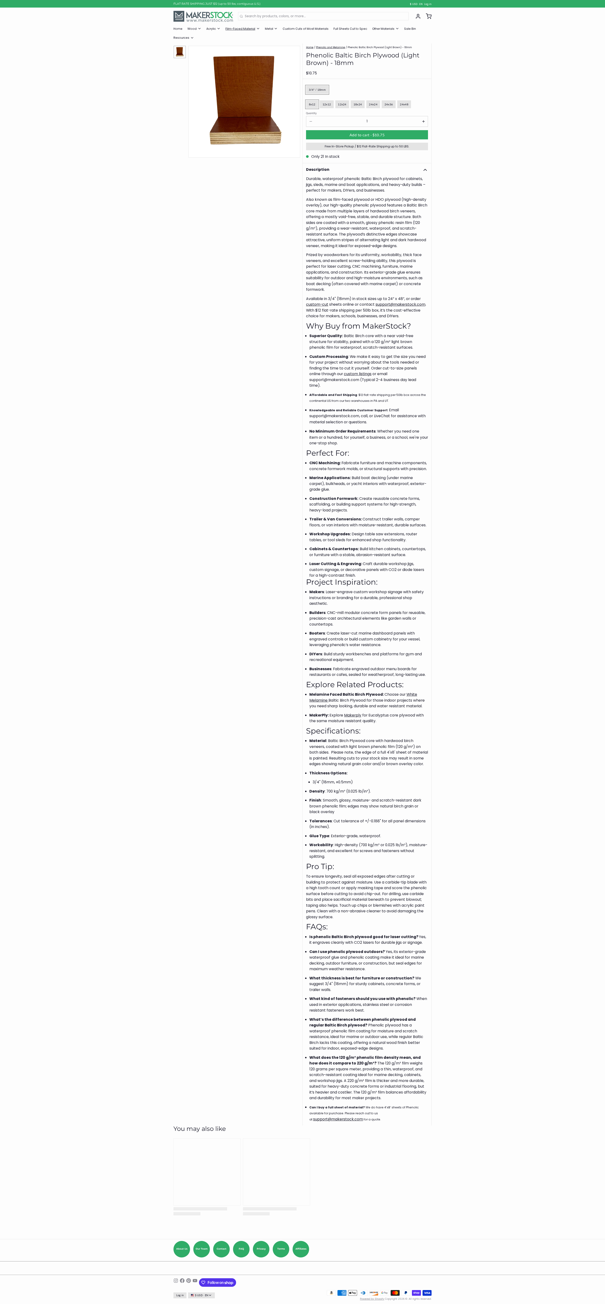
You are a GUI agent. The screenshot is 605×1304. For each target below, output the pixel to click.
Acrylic (211, 29)
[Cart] (427, 16)
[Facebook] (182, 1282)
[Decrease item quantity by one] (310, 121)
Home (177, 29)
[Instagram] (175, 1282)
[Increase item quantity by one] (423, 121)
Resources (181, 38)
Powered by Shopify (372, 1299)
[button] (367, 135)
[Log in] (416, 16)
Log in (428, 4)
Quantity (311, 113)
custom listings (358, 374)
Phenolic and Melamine (330, 47)
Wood (192, 29)
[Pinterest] (188, 1282)
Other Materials (383, 29)
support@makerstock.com (400, 304)
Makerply (352, 715)
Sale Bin (410, 29)
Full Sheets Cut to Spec (350, 29)
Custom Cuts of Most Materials (305, 29)
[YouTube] (195, 1282)
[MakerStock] (203, 16)
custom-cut (317, 304)
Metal (269, 29)
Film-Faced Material (240, 29)
